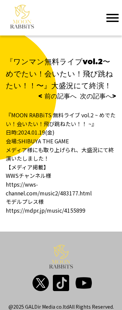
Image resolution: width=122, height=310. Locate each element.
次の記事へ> (98, 96)
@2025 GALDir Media (31, 306)
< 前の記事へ (57, 96)
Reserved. (103, 306)
